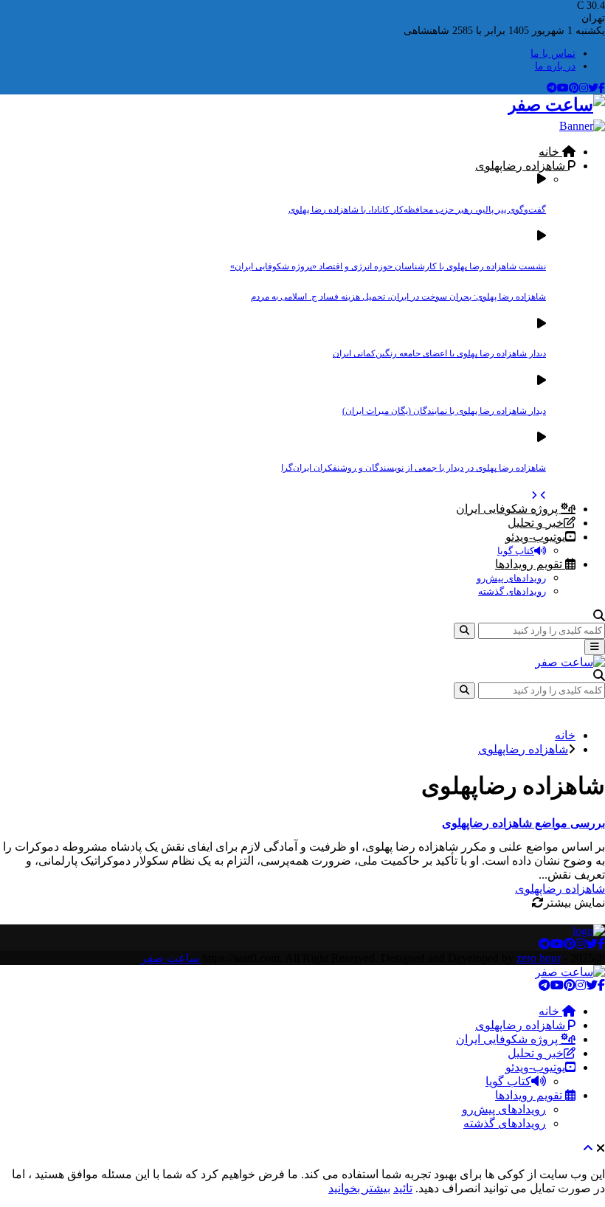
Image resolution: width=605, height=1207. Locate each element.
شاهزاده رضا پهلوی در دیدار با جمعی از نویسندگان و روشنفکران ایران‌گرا (413, 468)
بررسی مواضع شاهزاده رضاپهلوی (523, 823)
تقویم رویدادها (530, 564)
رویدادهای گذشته (512, 591)
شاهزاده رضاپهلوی (521, 165)
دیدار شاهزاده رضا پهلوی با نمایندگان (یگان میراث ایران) (444, 411)
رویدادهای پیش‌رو (511, 578)
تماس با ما (552, 53)
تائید (402, 1188)
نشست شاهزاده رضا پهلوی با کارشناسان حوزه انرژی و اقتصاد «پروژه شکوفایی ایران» (388, 266)
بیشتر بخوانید (359, 1188)
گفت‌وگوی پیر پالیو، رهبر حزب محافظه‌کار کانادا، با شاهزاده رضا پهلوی (417, 209)
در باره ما (555, 66)
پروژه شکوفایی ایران (508, 508)
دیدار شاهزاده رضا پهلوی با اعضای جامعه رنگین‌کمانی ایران (439, 353)
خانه (550, 151)
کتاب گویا (515, 550)
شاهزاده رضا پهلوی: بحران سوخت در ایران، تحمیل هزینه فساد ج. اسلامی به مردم (398, 296)
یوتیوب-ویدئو (535, 536)
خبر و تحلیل (536, 522)
